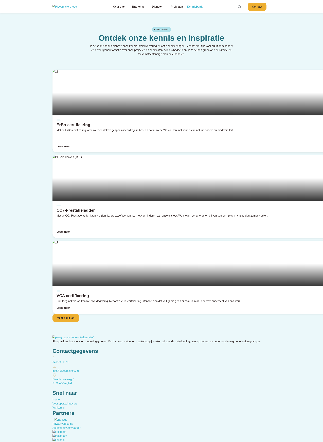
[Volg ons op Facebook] (59, 431)
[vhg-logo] (60, 419)
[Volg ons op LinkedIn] (58, 439)
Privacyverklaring (62, 423)
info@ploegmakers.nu (65, 370)
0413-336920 (60, 362)
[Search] (240, 7)
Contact (257, 6)
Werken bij (58, 407)
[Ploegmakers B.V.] (66, 7)
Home (56, 399)
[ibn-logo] (52, 419)
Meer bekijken (66, 317)
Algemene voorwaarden (66, 427)
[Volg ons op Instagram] (59, 435)
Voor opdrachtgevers (64, 403)
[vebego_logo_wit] (53, 419)
